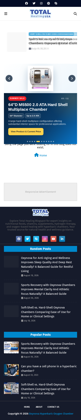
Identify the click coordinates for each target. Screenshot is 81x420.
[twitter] (34, 3)
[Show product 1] (27, 141)
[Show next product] (71, 78)
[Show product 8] (46, 141)
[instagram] (41, 3)
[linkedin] (62, 239)
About (39, 407)
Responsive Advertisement (40, 191)
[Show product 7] (44, 141)
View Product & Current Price (26, 131)
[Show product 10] (51, 141)
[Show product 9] (48, 141)
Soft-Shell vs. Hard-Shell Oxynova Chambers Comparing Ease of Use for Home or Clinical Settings (51, 41)
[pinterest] (48, 3)
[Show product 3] (32, 141)
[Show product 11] (53, 141)
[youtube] (53, 239)
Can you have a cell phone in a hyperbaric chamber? (49, 369)
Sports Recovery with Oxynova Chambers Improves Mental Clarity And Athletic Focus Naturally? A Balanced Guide (48, 289)
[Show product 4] (34, 141)
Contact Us (53, 407)
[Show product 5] (38, 141)
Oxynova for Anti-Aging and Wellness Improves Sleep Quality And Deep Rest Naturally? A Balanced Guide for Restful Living (47, 264)
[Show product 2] (29, 141)
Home (43, 155)
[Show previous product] (9, 78)
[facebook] (26, 3)
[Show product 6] (41, 141)
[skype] (55, 3)
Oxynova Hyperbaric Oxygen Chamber (51, 413)
